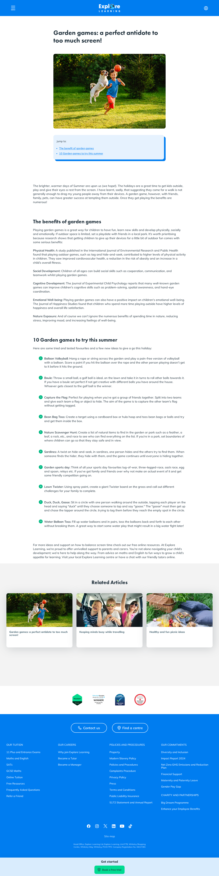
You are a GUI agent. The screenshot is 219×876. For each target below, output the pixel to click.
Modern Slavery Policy (123, 758)
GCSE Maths (13, 770)
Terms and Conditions (122, 789)
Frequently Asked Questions (23, 789)
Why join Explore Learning (73, 752)
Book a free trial (111, 869)
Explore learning (109, 8)
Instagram (97, 826)
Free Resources (15, 783)
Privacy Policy (118, 777)
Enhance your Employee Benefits (180, 808)
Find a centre (132, 728)
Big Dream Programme (175, 802)
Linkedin (114, 826)
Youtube (122, 826)
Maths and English (17, 758)
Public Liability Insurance (124, 796)
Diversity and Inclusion (174, 752)
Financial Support (171, 774)
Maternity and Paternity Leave (179, 780)
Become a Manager (69, 764)
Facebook (89, 826)
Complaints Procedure (123, 770)
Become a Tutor (67, 758)
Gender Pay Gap (171, 786)
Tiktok (130, 826)
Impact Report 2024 (173, 758)
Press (113, 783)
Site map (109, 836)
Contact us (91, 728)
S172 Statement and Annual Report (131, 802)
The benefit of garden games (76, 148)
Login (205, 8)
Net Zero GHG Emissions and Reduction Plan (184, 766)
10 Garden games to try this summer (81, 153)
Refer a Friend (14, 796)
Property (115, 752)
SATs (9, 764)
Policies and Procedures (124, 764)
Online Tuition (14, 777)
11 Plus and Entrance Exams (23, 752)
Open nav (13, 8)
